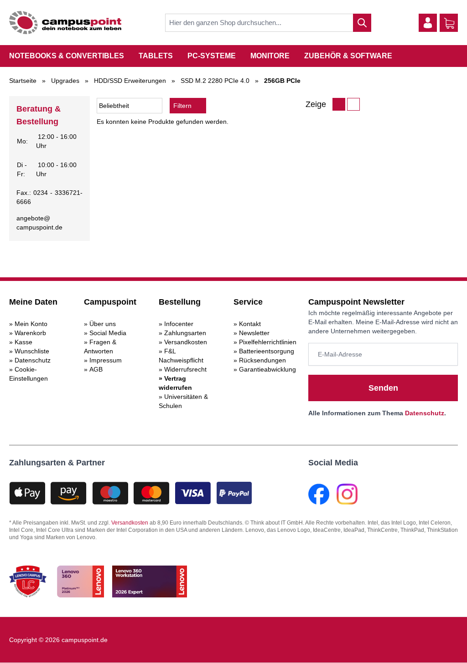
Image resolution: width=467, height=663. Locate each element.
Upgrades (65, 80)
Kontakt (250, 323)
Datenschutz (33, 360)
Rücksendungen (262, 360)
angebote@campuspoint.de (39, 222)
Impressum (105, 360)
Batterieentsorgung (266, 351)
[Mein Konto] (428, 23)
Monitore (270, 56)
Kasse (23, 342)
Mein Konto (31, 323)
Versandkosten (185, 342)
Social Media (107, 333)
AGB (96, 369)
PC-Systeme (211, 56)
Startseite (22, 80)
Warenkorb (30, 333)
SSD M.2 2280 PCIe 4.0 (215, 80)
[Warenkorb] (449, 23)
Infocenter (178, 323)
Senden (383, 388)
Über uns (102, 323)
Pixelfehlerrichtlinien (267, 342)
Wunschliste (32, 351)
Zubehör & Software (348, 56)
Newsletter (254, 333)
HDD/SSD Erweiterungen (130, 80)
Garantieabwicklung (267, 369)
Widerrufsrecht (185, 369)
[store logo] (65, 22)
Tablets (156, 56)
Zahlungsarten (185, 333)
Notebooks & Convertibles (66, 56)
